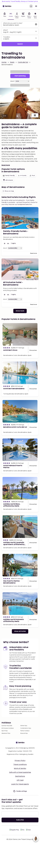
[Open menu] (36, 6)
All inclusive (9, 180)
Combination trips (25, 728)
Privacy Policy (20, 761)
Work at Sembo (20, 768)
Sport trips (5, 731)
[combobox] (18, 25)
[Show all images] (34, 115)
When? (5, 30)
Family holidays (24, 731)
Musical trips (24, 733)
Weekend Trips (6, 733)
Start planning (20, 76)
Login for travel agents (20, 784)
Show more (20, 311)
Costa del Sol (23, 62)
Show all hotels (20, 631)
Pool (33, 175)
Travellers (6, 37)
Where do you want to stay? (12, 23)
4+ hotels (23, 175)
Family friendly (10, 175)
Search (20, 44)
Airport (12, 81)
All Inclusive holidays (8, 728)
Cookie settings (21, 791)
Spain (12, 62)
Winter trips (23, 725)
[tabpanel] (20, 33)
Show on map (9, 191)
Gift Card (20, 780)
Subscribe (20, 820)
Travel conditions (20, 764)
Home (4, 62)
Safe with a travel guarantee (20, 772)
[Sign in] (31, 6)
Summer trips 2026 (7, 725)
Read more (6, 165)
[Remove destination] (36, 24)
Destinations (20, 776)
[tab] (5, 16)
